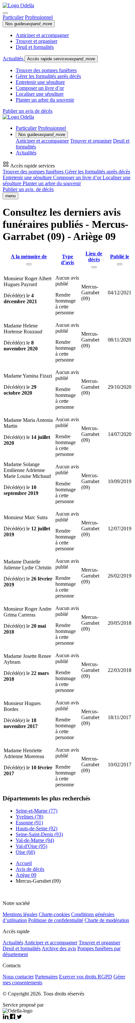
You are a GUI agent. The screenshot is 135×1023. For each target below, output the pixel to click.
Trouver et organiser (36, 41)
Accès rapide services (61, 58)
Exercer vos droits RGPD (85, 976)
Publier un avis (28, 189)
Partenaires (46, 976)
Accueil (24, 863)
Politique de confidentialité (55, 920)
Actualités (14, 58)
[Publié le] (119, 264)
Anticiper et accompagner (42, 35)
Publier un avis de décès (27, 111)
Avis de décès (30, 869)
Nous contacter (18, 976)
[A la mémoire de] (28, 264)
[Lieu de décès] (94, 267)
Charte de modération (107, 920)
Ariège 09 (26, 875)
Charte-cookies (54, 914)
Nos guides (28, 23)
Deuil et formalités (35, 47)
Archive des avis (59, 948)
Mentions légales (20, 914)
